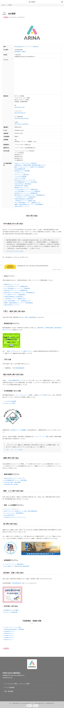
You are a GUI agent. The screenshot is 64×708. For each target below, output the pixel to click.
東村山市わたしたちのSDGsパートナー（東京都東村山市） (30, 195)
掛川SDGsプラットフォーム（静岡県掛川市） (27, 193)
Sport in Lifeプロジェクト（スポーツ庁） (25, 180)
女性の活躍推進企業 (20, 169)
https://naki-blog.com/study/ (22, 118)
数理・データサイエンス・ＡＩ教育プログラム (19, 351)
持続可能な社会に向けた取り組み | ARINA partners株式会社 (32, 265)
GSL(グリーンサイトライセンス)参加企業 (25, 163)
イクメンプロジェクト (21, 395)
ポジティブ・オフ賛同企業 (22, 174)
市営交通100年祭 (16, 583)
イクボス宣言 (42, 395)
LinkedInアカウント (9, 637)
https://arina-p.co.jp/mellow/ (21, 124)
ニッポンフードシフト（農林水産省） (14, 564)
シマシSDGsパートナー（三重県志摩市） (25, 197)
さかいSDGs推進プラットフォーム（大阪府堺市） (28, 191)
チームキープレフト (20, 172)
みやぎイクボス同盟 (20, 178)
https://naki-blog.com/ (20, 112)
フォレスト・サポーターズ (11, 509)
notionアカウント (8, 639)
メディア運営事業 (9, 687)
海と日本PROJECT (9, 515)
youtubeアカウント (9, 635)
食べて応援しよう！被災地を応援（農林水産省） (17, 566)
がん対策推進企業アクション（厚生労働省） (26, 182)
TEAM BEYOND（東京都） (22, 185)
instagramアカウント (9, 631)
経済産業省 (18, 51)
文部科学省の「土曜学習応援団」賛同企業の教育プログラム (30, 165)
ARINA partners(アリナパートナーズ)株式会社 (27, 46)
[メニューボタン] (62, 2)
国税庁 (23, 51)
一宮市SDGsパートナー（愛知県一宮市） (25, 200)
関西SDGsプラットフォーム (22, 187)
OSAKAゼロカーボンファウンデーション (15, 517)
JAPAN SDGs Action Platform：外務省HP (14, 251)
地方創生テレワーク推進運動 (22, 170)
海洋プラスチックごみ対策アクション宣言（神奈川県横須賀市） (21, 511)
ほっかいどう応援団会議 (10, 612)
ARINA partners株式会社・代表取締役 (14, 629)
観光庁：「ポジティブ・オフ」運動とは (14, 449)
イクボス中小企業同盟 (20, 176)
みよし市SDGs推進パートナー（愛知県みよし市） (28, 202)
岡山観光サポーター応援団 (11, 610)
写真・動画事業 (8, 691)
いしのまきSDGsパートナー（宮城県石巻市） (27, 189)
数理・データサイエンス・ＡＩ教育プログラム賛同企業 (29, 167)
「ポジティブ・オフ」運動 (41, 436)
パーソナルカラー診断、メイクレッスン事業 (16, 683)
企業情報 (6, 17)
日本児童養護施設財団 (18, 368)
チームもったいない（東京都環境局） (14, 513)
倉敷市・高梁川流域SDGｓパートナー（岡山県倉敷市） (29, 204)
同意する (29, 705)
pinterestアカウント (9, 633)
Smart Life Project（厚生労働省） (23, 184)
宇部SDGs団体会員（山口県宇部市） (24, 199)
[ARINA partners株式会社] (32, 2)
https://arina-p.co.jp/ (20, 107)
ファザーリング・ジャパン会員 (12, 627)
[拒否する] (62, 704)
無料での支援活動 (29, 317)
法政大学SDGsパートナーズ (22, 206)
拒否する (36, 705)
